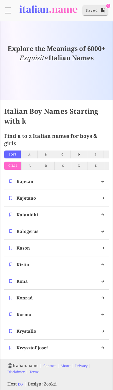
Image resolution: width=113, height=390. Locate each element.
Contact (49, 365)
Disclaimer (16, 371)
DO (20, 384)
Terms (34, 371)
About (65, 365)
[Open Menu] (8, 10)
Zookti (50, 384)
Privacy (81, 365)
